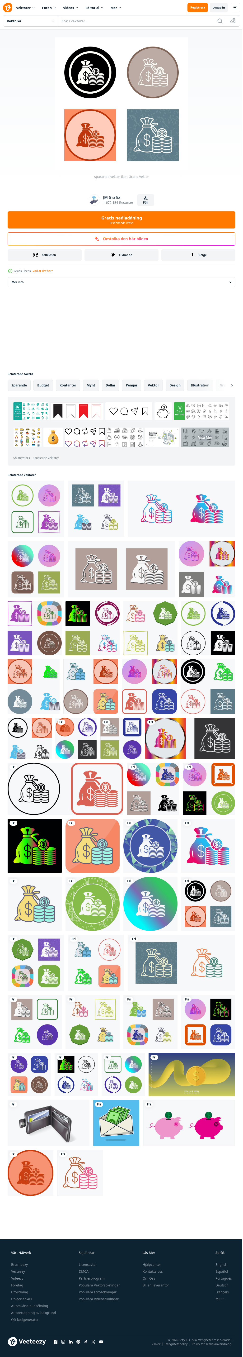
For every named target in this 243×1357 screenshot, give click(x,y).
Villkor (152, 1332)
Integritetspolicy (172, 1332)
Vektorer (23, 7)
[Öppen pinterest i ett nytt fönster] (78, 1330)
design (175, 385)
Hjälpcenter (151, 1253)
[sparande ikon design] (203, 567)
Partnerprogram (91, 1267)
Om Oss (148, 1267)
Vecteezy (17, 1260)
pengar (131, 385)
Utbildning (19, 1281)
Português (220, 1267)
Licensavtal (87, 1253)
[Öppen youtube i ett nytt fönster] (101, 1330)
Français (219, 1281)
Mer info (17, 282)
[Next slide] (224, 385)
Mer (114, 7)
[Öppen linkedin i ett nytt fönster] (71, 1330)
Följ (144, 202)
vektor (153, 385)
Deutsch (218, 1274)
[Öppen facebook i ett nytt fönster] (55, 1330)
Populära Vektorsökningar (98, 1274)
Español (218, 1260)
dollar (110, 385)
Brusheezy (19, 1253)
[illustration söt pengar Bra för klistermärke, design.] (114, 1113)
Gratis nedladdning (119, 220)
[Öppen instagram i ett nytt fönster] (63, 1330)
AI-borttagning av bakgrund (33, 1301)
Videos (68, 7)
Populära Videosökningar (98, 1288)
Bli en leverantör (155, 1274)
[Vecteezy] (7, 7)
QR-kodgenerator (24, 1308)
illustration (200, 385)
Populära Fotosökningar (97, 1281)
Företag (17, 1274)
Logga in (215, 7)
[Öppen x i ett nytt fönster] (93, 1330)
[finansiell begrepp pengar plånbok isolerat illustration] (48, 1113)
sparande (19, 385)
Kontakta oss (152, 1260)
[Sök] (216, 21)
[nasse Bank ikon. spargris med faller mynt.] (186, 1113)
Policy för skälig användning (208, 1332)
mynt (91, 385)
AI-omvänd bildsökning (29, 1294)
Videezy (17, 1267)
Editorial (92, 7)
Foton (47, 7)
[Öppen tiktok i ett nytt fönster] (86, 1330)
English (218, 1253)
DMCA (83, 1260)
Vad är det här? (43, 271)
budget (43, 385)
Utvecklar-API (21, 1288)
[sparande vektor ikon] (35, 508)
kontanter (68, 385)
